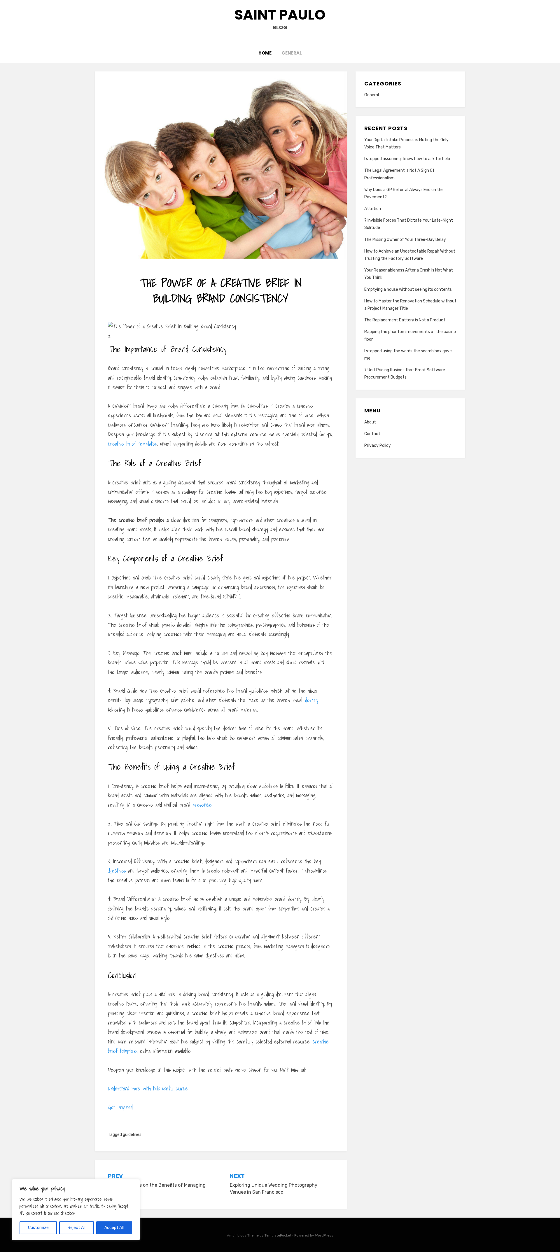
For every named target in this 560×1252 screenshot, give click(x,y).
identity (311, 700)
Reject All (76, 1227)
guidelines (132, 1134)
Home (265, 53)
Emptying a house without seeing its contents (408, 289)
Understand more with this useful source (148, 1088)
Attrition (372, 208)
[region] (76, 1209)
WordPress (324, 1235)
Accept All (114, 1227)
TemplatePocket (278, 1235)
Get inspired (120, 1107)
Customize (38, 1227)
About (370, 422)
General (291, 53)
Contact (372, 433)
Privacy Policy (377, 445)
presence (202, 805)
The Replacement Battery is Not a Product (404, 320)
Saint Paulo (280, 14)
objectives (117, 870)
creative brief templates (132, 443)
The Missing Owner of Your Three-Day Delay (405, 239)
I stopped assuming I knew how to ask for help (407, 158)
